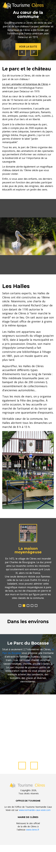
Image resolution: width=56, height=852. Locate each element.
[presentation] (22, 52)
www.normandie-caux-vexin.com (34, 810)
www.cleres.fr (32, 829)
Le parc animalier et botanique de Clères (25, 84)
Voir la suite (28, 46)
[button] (20, 605)
